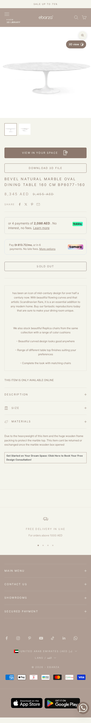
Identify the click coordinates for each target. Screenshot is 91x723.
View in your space (40, 152)
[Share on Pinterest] (32, 204)
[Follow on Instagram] (18, 638)
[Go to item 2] (25, 129)
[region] (45, 526)
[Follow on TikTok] (52, 638)
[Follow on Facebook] (6, 638)
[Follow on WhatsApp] (75, 638)
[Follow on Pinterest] (29, 638)
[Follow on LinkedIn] (64, 638)
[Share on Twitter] (26, 204)
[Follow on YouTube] (41, 638)
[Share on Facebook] (19, 204)
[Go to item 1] (10, 129)
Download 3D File (46, 168)
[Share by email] (38, 204)
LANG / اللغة (43, 657)
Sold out (45, 266)
